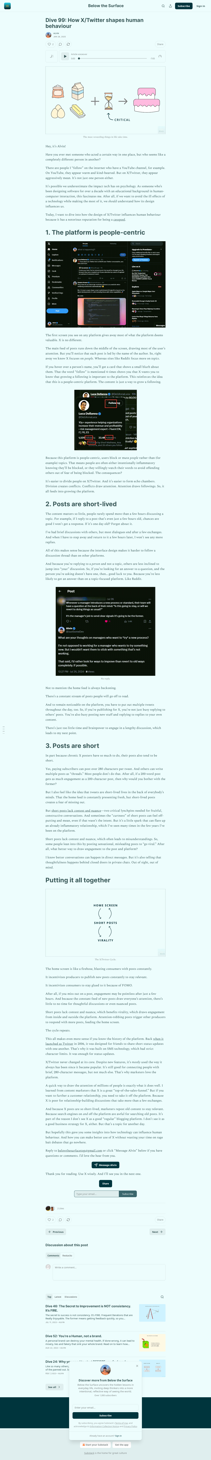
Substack (89, 1453)
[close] (137, 1366)
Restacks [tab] (67, 1255)
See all (52, 1387)
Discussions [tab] (71, 1296)
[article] (105, 1316)
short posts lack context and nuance (76, 810)
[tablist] (59, 1255)
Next (155, 1231)
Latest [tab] (58, 1296)
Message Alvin (108, 1165)
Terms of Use (121, 1423)
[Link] (41, 232)
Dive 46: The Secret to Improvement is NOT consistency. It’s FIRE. (88, 1308)
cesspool (119, 219)
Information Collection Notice (104, 1426)
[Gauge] (160, 56)
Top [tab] (49, 1296)
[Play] (65, 56)
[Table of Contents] (3, 730)
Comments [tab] (53, 1255)
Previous (58, 1231)
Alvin (56, 33)
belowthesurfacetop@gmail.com (80, 1150)
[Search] (163, 6)
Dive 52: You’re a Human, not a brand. (73, 1336)
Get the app (121, 1444)
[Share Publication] (170, 6)
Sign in (200, 6)
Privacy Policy (130, 1426)
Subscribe (184, 6)
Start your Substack (97, 1444)
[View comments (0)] (60, 44)
